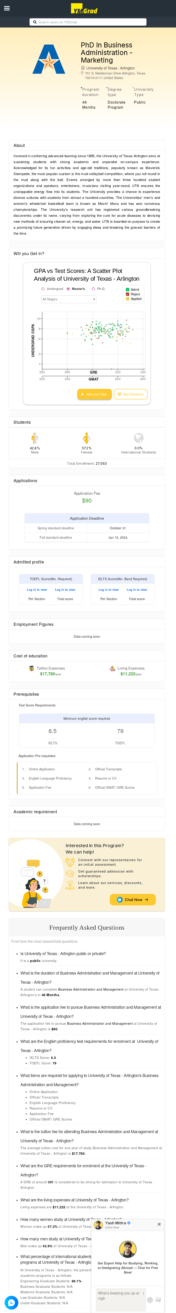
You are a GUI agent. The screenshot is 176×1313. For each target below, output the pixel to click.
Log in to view (37, 589)
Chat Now (134, 899)
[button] (7, 8)
